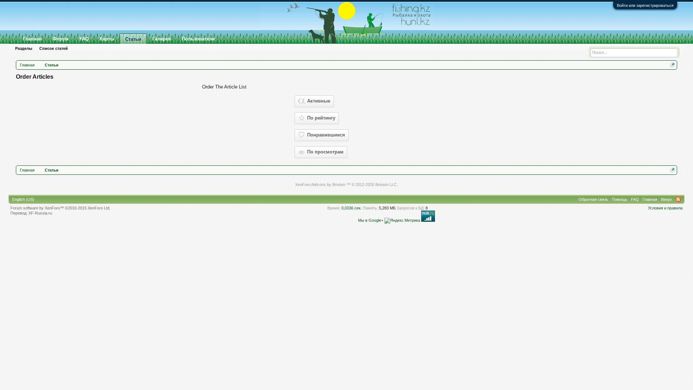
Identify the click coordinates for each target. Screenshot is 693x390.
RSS (678, 199)
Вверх (666, 199)
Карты (107, 39)
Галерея (161, 39)
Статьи (133, 39)
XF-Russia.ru (40, 213)
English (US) (23, 199)
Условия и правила (665, 208)
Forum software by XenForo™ (60, 208)
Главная (32, 39)
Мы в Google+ (370, 220)
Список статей (53, 48)
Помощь (619, 199)
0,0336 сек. (351, 208)
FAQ (84, 39)
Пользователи (198, 39)
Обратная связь (593, 199)
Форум (61, 39)
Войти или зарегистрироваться (645, 5)
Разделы (23, 48)
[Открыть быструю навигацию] (672, 64)
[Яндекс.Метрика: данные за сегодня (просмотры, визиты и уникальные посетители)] (402, 221)
